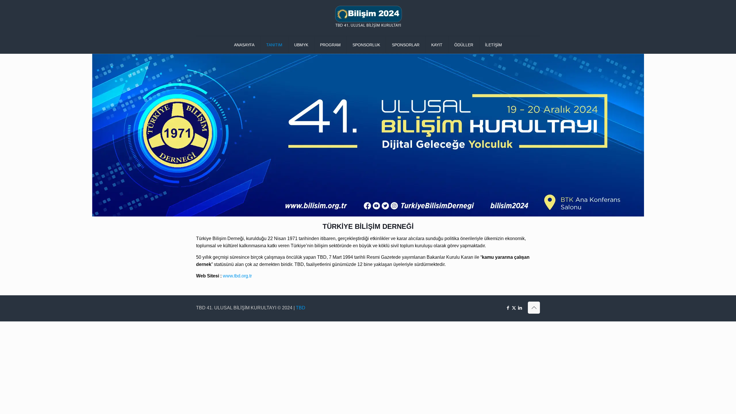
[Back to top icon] (534, 308)
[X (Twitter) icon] (514, 307)
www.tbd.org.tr (237, 275)
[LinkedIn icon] (520, 307)
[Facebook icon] (508, 307)
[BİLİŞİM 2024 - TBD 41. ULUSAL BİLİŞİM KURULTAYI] (368, 18)
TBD (300, 307)
